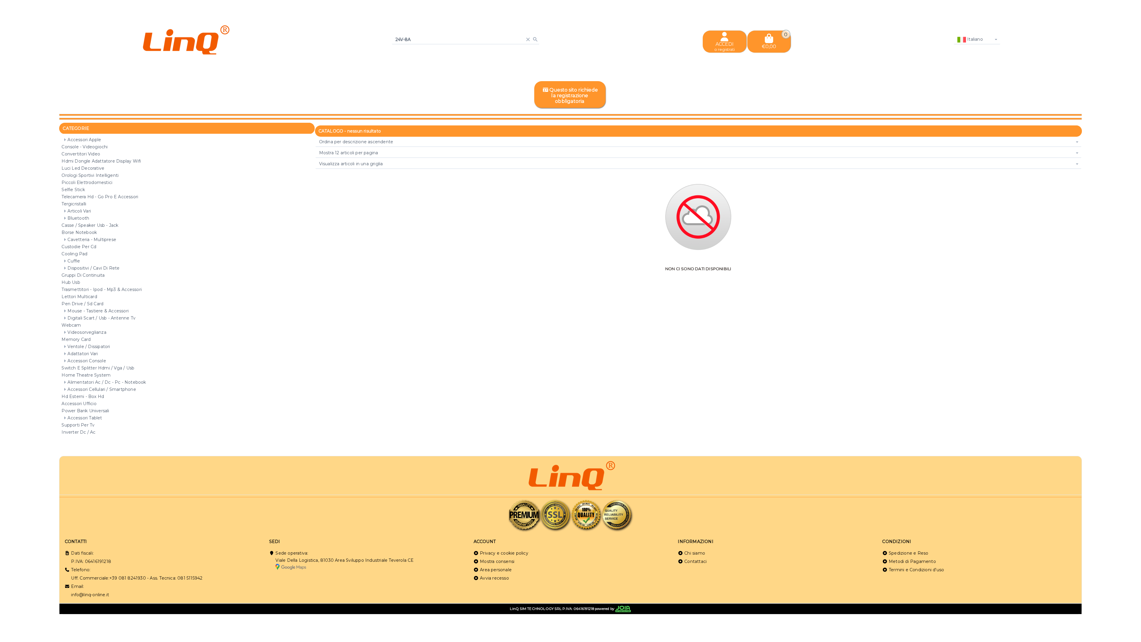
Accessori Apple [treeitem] (84, 139)
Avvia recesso (494, 578)
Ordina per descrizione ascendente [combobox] (356, 141)
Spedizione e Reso (908, 553)
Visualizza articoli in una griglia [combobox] (351, 163)
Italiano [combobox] (974, 39)
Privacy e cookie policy (504, 553)
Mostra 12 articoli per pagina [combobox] (348, 152)
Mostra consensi (497, 561)
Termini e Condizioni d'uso (916, 569)
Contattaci (695, 561)
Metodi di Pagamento (912, 561)
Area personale (496, 569)
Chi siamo (694, 553)
